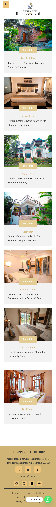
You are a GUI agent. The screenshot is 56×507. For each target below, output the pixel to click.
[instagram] (24, 483)
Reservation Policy (34, 497)
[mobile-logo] (30, 7)
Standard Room (28, 289)
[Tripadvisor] (39, 483)
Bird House (28, 409)
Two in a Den (28, 58)
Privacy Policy (22, 501)
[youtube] (31, 483)
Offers (28, 493)
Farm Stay (28, 231)
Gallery (40, 493)
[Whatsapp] (48, 499)
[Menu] (52, 4)
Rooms (15, 493)
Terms (15, 497)
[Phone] (6, 4)
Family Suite (28, 347)
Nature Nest (28, 173)
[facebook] (16, 483)
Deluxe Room (28, 116)
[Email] (28, 469)
